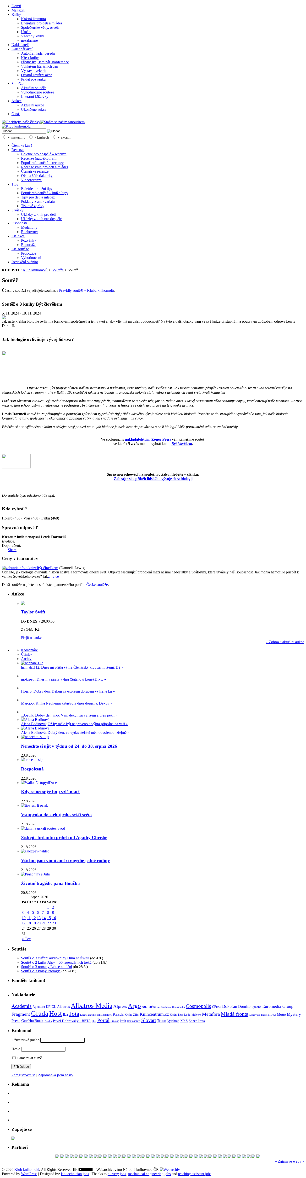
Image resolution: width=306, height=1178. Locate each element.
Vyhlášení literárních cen (39, 66)
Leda (187, 1014)
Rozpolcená (32, 768)
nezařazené (29, 40)
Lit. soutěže (20, 249)
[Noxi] (249, 1157)
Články (26, 654)
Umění (26, 32)
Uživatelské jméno (25, 1040)
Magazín (18, 10)
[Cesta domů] (206, 1157)
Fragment (20, 1014)
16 (54, 918)
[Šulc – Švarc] (67, 1157)
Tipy (14, 184)
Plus (94, 1021)
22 (49, 923)
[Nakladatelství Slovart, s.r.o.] (239, 1157)
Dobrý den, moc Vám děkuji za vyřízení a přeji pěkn (75, 715)
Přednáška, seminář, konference (45, 62)
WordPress (29, 1174)
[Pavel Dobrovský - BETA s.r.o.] (229, 1157)
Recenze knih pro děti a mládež (44, 167)
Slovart (148, 1020)
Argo (134, 1005)
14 (44, 918)
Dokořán (229, 1006)
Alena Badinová (33, 724)
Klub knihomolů (35, 270)
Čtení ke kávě (21, 145)
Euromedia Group (277, 1006)
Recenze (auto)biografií (38, 158)
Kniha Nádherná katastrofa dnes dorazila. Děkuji (72, 703)
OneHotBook (32, 1020)
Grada (39, 1013)
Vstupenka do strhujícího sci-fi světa (56, 814)
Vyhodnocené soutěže (37, 92)
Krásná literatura (33, 19)
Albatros (63, 1006)
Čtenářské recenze (35, 171)
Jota (74, 1013)
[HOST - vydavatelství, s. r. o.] (253, 1157)
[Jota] (201, 1157)
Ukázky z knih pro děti (38, 214)
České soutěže (97, 585)
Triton (161, 1021)
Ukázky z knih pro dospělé (41, 219)
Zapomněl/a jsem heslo (55, 1075)
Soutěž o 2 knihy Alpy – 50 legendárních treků (56, 962)
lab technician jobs (75, 1174)
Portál (103, 1020)
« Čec (26, 939)
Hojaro (26, 691)
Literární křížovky (34, 96)
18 (29, 923)
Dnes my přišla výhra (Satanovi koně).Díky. (70, 679)
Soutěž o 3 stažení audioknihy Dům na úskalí (55, 958)
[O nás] (32, 663)
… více (53, 576)
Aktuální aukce (32, 105)
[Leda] (57, 1157)
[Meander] (115, 1157)
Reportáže (28, 245)
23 (54, 923)
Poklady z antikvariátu (38, 201)
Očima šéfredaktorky (37, 176)
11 (29, 918)
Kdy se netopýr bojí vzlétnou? (50, 791)
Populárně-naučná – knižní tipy (44, 193)
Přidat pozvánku (33, 79)
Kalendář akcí (22, 49)
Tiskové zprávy (32, 206)
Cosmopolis (198, 1006)
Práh (123, 1021)
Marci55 (27, 703)
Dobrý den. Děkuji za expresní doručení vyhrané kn (72, 691)
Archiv (26, 659)
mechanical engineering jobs (149, 1174)
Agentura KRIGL (44, 1007)
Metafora (211, 1014)
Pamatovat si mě (29, 1058)
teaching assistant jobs (194, 1174)
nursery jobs (117, 1174)
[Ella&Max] (196, 1157)
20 (39, 923)
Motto (281, 1014)
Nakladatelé (20, 45)
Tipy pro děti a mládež (38, 197)
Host (55, 1013)
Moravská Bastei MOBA (262, 1014)
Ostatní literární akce (36, 75)
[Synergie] (105, 1157)
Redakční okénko (24, 262)
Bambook (165, 1006)
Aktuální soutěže (33, 88)
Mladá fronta (234, 1014)
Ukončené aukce (33, 109)
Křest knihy (30, 58)
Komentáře (29, 650)
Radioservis (133, 1021)
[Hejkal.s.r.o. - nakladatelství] (215, 1157)
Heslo (15, 1049)
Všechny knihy (32, 36)
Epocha (256, 1007)
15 (49, 918)
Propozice (28, 253)
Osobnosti (19, 223)
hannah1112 (30, 667)
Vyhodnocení (31, 258)
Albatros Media (91, 1005)
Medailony (29, 227)
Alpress (120, 1006)
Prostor (114, 1021)
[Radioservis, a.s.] (129, 1157)
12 (34, 918)
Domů (16, 6)
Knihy (16, 14)
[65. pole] (182, 1157)
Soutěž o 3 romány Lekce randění (46, 967)
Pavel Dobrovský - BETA (72, 1021)
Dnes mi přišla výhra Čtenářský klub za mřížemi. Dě (80, 667)
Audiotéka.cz (150, 1007)
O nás (15, 114)
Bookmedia (178, 1006)
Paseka (48, 1021)
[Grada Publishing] (134, 1157)
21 (44, 923)
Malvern (196, 1014)
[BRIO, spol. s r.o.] (244, 1157)
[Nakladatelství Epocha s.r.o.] (100, 1157)
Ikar (65, 1014)
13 (39, 918)
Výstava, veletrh (33, 71)
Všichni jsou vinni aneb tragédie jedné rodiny (65, 860)
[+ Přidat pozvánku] (13, 1139)
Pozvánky (28, 240)
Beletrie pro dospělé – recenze (43, 154)
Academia (21, 1006)
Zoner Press (197, 1021)
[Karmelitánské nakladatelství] (62, 1157)
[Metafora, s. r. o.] (124, 1157)
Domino (244, 1006)
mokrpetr (28, 679)
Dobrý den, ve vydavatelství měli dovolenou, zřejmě (87, 732)
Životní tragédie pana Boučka (50, 883)
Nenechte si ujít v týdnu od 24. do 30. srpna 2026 (69, 746)
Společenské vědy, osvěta (40, 27)
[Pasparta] (162, 1157)
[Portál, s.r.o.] (210, 1157)
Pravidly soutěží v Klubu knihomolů (86, 290)
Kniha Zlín (132, 1014)
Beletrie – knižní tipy (37, 189)
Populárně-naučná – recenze (42, 163)
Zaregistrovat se (23, 1075)
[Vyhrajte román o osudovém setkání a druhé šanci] (25, 700)
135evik (27, 715)
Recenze (17, 150)
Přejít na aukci (32, 638)
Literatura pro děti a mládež (41, 23)
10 (24, 918)
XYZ (184, 1021)
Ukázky (17, 210)
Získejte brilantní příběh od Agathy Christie (64, 837)
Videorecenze (31, 180)
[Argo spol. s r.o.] (96, 1157)
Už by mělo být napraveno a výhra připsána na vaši (87, 724)
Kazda (118, 1014)
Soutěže (17, 84)
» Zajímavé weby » (289, 1161)
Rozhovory (29, 232)
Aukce (16, 101)
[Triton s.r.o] (220, 1157)
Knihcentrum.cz (154, 1014)
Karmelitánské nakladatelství (96, 1014)
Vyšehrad (173, 1021)
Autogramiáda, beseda (38, 53)
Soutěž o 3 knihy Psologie (40, 971)
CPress (216, 1007)
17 (24, 923)
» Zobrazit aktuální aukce (285, 642)
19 (34, 923)
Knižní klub (176, 1014)
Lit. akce (18, 236)
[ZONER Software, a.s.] (234, 1157)
